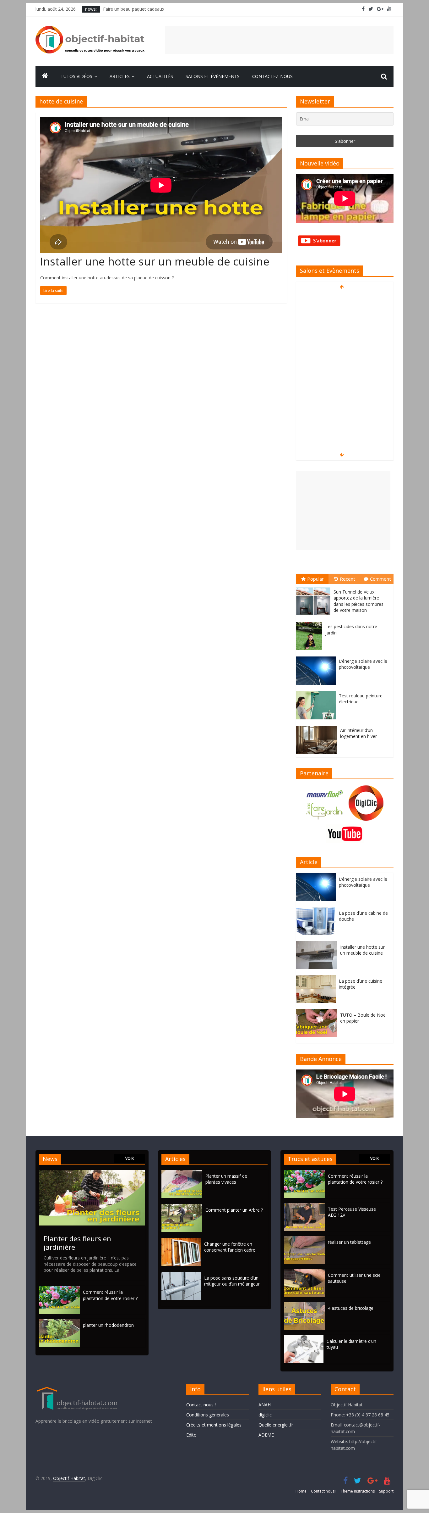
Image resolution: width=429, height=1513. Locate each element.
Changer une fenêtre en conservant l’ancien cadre (229, 1247)
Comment (380, 579)
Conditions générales (207, 1415)
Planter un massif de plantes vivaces (226, 1179)
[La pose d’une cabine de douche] (317, 910)
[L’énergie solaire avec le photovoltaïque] (317, 657)
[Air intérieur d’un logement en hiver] (318, 726)
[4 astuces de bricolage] (304, 1305)
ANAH (264, 1405)
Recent (347, 579)
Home (301, 1491)
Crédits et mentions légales (214, 1425)
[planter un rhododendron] (59, 1322)
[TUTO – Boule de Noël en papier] (318, 1012)
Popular (315, 579)
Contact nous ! (201, 1405)
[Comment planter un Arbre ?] (183, 1207)
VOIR (129, 1158)
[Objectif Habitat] (44, 76)
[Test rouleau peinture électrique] (317, 691)
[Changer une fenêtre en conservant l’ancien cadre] (182, 1241)
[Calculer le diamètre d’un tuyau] (303, 1338)
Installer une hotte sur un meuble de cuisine (154, 261)
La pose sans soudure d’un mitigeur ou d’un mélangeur (232, 1281)
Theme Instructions (358, 1491)
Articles (120, 76)
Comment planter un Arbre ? (234, 1210)
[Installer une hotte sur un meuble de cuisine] (318, 944)
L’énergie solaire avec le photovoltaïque (363, 664)
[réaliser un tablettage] (304, 1239)
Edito (191, 1435)
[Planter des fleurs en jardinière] (92, 1173)
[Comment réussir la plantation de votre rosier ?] (59, 1289)
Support (386, 1491)
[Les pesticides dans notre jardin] (310, 622)
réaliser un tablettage (349, 1242)
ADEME (266, 1435)
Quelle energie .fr (275, 1425)
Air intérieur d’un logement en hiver (358, 733)
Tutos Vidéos (76, 76)
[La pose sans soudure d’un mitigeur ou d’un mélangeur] (182, 1275)
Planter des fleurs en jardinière (77, 1242)
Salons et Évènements (213, 76)
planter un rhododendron (108, 1325)
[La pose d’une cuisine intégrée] (317, 978)
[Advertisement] (279, 40)
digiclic (265, 1415)
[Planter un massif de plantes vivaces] (183, 1173)
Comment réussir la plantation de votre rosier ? (110, 1295)
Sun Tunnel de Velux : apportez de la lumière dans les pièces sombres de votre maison (358, 601)
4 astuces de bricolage (350, 1308)
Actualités (160, 76)
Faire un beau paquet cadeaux (133, 9)
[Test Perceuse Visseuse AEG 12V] (304, 1206)
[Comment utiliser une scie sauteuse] (304, 1272)
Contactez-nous (272, 76)
